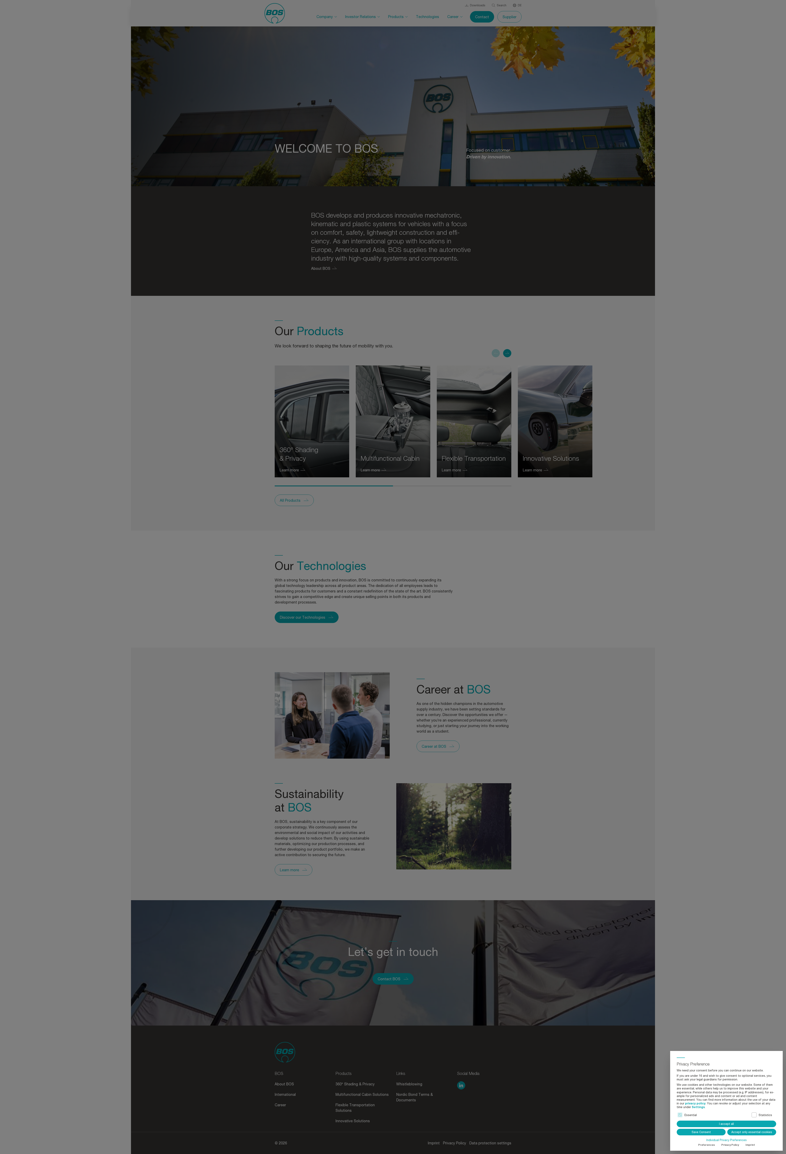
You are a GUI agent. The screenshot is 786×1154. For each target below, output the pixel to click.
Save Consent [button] (701, 1132)
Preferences (706, 1144)
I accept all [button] (726, 1124)
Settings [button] (698, 1107)
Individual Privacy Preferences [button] (726, 1140)
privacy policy (695, 1103)
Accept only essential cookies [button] (751, 1132)
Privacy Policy (730, 1144)
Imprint (750, 1144)
